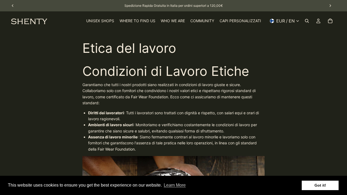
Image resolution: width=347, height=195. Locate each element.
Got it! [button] (320, 185)
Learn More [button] (175, 185)
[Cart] (330, 21)
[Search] (307, 21)
